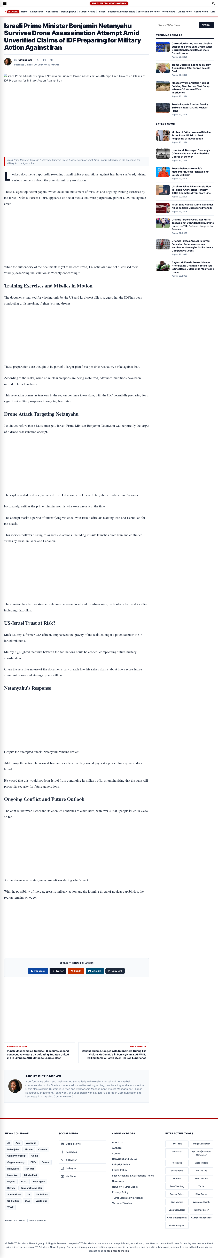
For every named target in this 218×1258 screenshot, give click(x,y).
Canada (42, 1149)
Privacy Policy (120, 1192)
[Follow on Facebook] (44, 60)
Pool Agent (39, 1181)
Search (206, 25)
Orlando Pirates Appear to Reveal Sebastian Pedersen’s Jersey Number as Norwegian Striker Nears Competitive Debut (192, 245)
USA (27, 1201)
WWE (10, 1207)
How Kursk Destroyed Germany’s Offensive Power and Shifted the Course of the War (191, 153)
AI (8, 1143)
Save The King (177, 1186)
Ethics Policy (119, 1169)
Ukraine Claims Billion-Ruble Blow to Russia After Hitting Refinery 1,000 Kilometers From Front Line (191, 189)
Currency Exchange (201, 1217)
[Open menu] (4, 3)
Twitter (60, 971)
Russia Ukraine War (31, 1188)
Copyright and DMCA (124, 1158)
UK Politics (42, 1194)
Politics (101, 12)
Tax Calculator (201, 1210)
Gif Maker (177, 1151)
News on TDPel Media (125, 1186)
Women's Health (201, 1202)
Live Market (177, 1202)
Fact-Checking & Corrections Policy (133, 1175)
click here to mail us (118, 1250)
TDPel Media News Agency (109, 3)
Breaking (13, 12)
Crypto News (185, 12)
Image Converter (201, 1143)
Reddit (77, 971)
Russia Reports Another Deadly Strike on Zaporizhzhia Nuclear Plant (190, 107)
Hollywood (13, 1168)
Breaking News (68, 12)
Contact (116, 1153)
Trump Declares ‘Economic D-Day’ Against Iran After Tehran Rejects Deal (191, 68)
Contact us (52, 12)
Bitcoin (29, 1149)
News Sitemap (37, 1220)
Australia (31, 1143)
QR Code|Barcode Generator (201, 1153)
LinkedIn (96, 971)
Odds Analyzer (176, 1225)
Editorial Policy (121, 1164)
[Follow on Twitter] (38, 60)
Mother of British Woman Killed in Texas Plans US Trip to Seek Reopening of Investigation (191, 135)
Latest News (36, 12)
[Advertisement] (76, 224)
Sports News (201, 12)
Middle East (30, 1175)
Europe (45, 1162)
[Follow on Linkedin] (51, 60)
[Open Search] (213, 3)
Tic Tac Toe (201, 1170)
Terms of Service (122, 1203)
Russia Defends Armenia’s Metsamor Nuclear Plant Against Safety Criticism (190, 171)
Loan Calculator (177, 1210)
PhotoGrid (177, 1162)
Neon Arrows (201, 1178)
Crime (34, 1155)
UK (28, 1194)
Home (24, 12)
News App (118, 1181)
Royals (11, 1188)
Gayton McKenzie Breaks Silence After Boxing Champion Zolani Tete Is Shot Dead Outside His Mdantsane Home (193, 267)
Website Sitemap (15, 1220)
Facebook (39, 971)
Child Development (177, 1217)
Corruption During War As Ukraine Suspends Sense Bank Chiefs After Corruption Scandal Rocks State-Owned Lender (192, 48)
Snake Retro (177, 1170)
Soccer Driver (177, 1194)
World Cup (41, 1201)
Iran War (29, 1168)
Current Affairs (87, 12)
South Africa (14, 1194)
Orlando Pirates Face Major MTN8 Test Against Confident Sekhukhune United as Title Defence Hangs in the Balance (193, 224)
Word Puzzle (201, 1162)
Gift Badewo (25, 59)
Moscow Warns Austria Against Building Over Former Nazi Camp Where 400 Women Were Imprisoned (190, 87)
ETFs (33, 1162)
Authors (117, 1147)
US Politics (13, 1201)
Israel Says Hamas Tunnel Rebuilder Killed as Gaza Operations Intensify (192, 206)
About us (117, 1142)
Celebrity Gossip (16, 1155)
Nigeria (11, 1181)
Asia (17, 1143)
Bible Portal (201, 1194)
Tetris (201, 1186)
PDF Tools (177, 1143)
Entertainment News (149, 12)
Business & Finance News (121, 12)
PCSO (24, 1181)
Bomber (177, 1178)
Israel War (12, 1175)
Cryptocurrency (16, 1162)
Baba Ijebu (13, 1149)
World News (168, 12)
